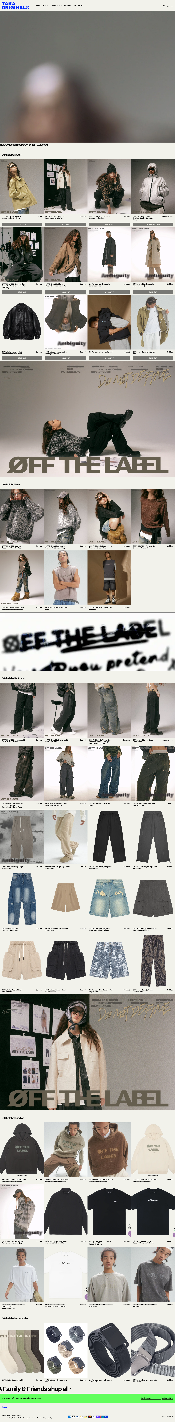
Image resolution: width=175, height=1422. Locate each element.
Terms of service (37, 1418)
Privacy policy (27, 1418)
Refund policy (18, 1418)
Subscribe (166, 1398)
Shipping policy (47, 1418)
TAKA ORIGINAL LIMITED (14, 1415)
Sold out (22, 224)
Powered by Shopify (7, 1418)
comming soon (153, 224)
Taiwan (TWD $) (167, 1417)
